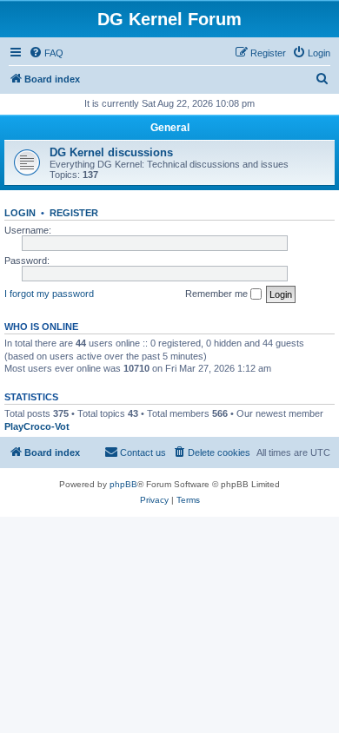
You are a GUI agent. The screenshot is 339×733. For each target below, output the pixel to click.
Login (20, 213)
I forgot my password (49, 293)
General (169, 128)
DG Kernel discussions (111, 152)
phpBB (123, 484)
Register (74, 213)
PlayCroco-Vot (37, 426)
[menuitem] (46, 53)
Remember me (217, 293)
